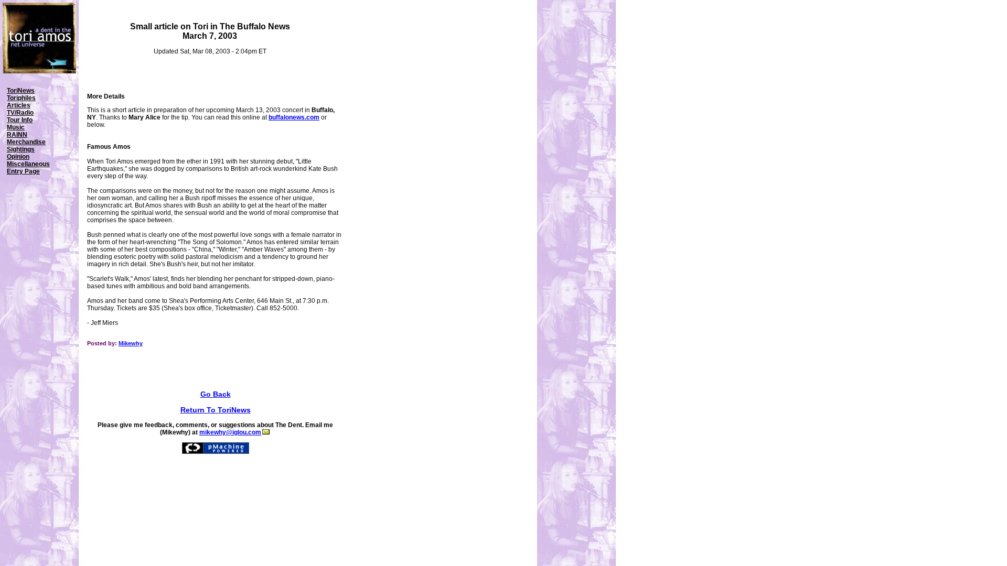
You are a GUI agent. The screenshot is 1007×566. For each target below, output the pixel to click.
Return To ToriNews (215, 410)
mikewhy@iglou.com (230, 432)
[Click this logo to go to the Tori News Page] (39, 71)
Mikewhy (131, 343)
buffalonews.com (294, 117)
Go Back (215, 394)
